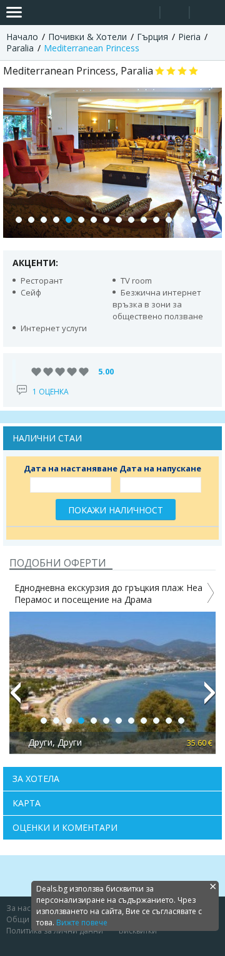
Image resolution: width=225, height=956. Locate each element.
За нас (18, 908)
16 (206, 220)
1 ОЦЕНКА (50, 391)
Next (210, 698)
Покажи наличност (115, 510)
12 (156, 220)
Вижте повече (82, 922)
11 (144, 220)
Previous (15, 698)
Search (145, 13)
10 (131, 220)
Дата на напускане (160, 468)
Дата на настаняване (71, 468)
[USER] (175, 14)
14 (181, 220)
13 (169, 220)
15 (194, 220)
